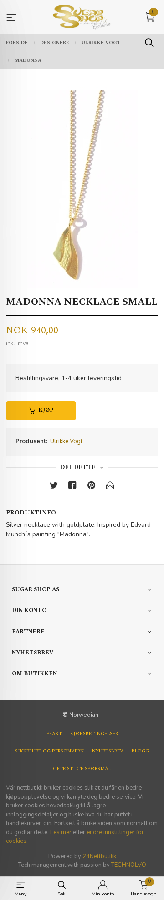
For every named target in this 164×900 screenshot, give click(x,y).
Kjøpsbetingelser (94, 733)
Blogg (140, 751)
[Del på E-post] (110, 487)
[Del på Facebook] (72, 487)
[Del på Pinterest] (91, 487)
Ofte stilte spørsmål (82, 768)
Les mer (61, 832)
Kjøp (46, 410)
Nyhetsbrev (107, 751)
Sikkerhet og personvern (49, 751)
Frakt (54, 733)
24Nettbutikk (99, 856)
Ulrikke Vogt (66, 441)
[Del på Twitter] (53, 487)
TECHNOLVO (128, 865)
